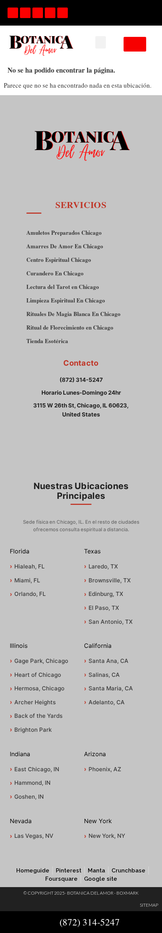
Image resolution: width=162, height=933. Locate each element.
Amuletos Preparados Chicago (64, 233)
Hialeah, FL (29, 566)
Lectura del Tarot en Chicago (62, 287)
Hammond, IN (32, 782)
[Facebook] (13, 13)
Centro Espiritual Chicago (58, 260)
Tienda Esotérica (47, 341)
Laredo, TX (103, 566)
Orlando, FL (30, 593)
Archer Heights (35, 702)
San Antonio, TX (111, 621)
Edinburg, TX (106, 593)
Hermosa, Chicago (39, 688)
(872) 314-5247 (81, 379)
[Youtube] (37, 13)
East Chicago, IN (36, 769)
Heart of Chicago (37, 674)
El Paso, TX (104, 607)
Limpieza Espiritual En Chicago (65, 300)
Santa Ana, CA (108, 660)
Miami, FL (27, 580)
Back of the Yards (38, 715)
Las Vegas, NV (33, 835)
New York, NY (107, 835)
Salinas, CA (104, 674)
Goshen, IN (29, 796)
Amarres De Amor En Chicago (64, 246)
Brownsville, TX (110, 580)
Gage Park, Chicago (41, 660)
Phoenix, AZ (105, 769)
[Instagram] (50, 13)
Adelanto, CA (107, 702)
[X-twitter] (62, 13)
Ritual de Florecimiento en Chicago (69, 327)
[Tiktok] (25, 13)
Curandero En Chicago (55, 273)
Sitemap (149, 905)
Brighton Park (33, 729)
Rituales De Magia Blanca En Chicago (73, 314)
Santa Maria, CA (111, 688)
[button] (100, 42)
